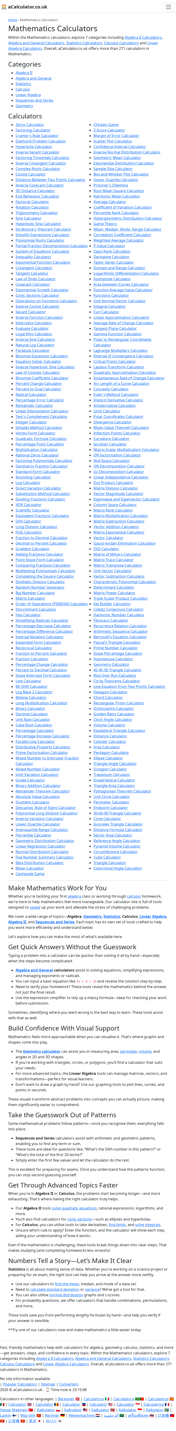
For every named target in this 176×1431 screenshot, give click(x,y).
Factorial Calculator (32, 201)
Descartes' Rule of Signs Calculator (46, 807)
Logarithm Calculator (34, 333)
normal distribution (66, 1294)
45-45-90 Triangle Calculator (118, 669)
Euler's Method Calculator (116, 394)
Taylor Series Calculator (114, 262)
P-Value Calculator (109, 245)
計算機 (163, 1415)
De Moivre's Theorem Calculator (44, 229)
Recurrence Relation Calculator (120, 625)
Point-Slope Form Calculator (40, 559)
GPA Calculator (28, 521)
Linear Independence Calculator (121, 477)
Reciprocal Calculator (34, 647)
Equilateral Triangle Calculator (120, 730)
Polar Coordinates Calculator (118, 416)
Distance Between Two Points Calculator (50, 179)
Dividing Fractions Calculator (40, 499)
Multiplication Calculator (37, 449)
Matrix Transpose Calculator (118, 565)
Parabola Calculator (33, 350)
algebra (74, 896)
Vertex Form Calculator (35, 433)
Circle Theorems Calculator (117, 680)
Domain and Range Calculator (119, 267)
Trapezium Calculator (112, 774)
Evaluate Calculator (32, 328)
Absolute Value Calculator (38, 796)
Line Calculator (28, 680)
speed (35, 907)
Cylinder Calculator (110, 741)
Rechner (52, 1415)
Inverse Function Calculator (39, 317)
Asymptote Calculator (112, 278)
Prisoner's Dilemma (111, 185)
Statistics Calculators (84, 42)
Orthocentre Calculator (114, 708)
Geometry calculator (41, 1051)
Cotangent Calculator (34, 267)
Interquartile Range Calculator (42, 829)
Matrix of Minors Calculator (117, 554)
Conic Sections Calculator (37, 295)
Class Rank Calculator (112, 251)
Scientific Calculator (33, 510)
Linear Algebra (28, 94)
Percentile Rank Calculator (116, 212)
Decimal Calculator (32, 714)
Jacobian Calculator (110, 444)
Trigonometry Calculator (37, 212)
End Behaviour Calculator (37, 196)
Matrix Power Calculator (114, 592)
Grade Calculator (30, 780)
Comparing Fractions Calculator (43, 565)
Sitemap (48, 1384)
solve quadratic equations (74, 1208)
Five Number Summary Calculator (45, 857)
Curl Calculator (106, 311)
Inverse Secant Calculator (38, 152)
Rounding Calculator (33, 477)
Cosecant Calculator (33, 284)
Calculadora (123, 1398)
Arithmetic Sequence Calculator (121, 631)
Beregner (66, 1398)
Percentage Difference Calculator (44, 631)
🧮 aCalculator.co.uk (24, 7)
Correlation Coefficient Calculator (122, 234)
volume (145, 1051)
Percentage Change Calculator (42, 664)
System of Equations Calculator (43, 251)
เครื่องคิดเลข (138, 1415)
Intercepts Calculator (34, 322)
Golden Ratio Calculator (114, 714)
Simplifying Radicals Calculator (42, 620)
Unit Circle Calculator (112, 796)
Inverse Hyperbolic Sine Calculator (45, 367)
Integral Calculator (110, 306)
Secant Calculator (31, 311)
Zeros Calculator (30, 124)
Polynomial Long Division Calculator (47, 813)
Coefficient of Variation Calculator (123, 207)
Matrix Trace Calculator (114, 559)
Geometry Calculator (111, 664)
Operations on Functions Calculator (46, 300)
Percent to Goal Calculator (38, 389)
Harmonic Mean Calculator (117, 196)
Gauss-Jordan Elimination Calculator (125, 543)
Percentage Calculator (35, 730)
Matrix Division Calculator (116, 488)
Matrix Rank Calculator (113, 510)
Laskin (5, 1415)
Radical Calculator (31, 394)
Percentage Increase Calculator (43, 736)
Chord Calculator (108, 697)
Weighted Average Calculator (119, 240)
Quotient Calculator (33, 802)
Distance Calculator (110, 736)
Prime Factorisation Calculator (42, 752)
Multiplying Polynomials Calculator (46, 570)
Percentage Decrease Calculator (43, 625)
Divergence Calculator (113, 422)
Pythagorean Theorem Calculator (122, 791)
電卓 (32, 1420)
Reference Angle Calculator (117, 840)
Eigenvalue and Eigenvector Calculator (127, 499)
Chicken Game (106, 124)
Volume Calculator (109, 725)
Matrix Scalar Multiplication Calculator (127, 449)
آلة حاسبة (111, 1415)
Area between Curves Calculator (121, 284)
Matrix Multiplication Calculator (121, 515)
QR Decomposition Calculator (119, 466)
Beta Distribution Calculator (40, 862)
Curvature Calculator (111, 438)
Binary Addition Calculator (38, 785)
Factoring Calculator (33, 130)
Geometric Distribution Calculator (45, 840)
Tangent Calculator (32, 273)
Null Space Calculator (112, 460)
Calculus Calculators (121, 42)
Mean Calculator (30, 868)
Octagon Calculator (110, 769)
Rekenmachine (81, 1415)
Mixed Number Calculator (38, 769)
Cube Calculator (107, 857)
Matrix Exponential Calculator (119, 532)
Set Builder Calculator (112, 603)
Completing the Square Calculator (45, 576)
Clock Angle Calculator (113, 719)
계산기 (51, 1420)
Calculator (17, 1404)
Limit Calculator (107, 411)
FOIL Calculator (29, 532)
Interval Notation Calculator (40, 636)
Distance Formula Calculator (118, 829)
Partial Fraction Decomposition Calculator (52, 245)
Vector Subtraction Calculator (119, 576)
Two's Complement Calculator (42, 416)
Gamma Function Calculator (118, 333)
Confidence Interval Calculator (120, 146)
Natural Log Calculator (35, 344)
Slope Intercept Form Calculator (43, 675)
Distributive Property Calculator (43, 747)
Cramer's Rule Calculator (37, 135)
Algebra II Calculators (143, 37)
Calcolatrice (94, 1398)
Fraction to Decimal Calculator (42, 537)
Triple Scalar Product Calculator (121, 598)
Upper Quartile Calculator (116, 179)
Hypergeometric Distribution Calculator (128, 218)
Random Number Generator (40, 587)
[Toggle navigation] (168, 6)
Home (12, 20)
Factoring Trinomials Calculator (43, 157)
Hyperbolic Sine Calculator (38, 223)
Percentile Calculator (34, 835)
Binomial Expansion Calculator (42, 355)
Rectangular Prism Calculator (119, 703)
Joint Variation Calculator (37, 774)
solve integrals (147, 1224)
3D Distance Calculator (35, 190)
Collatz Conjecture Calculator (119, 609)
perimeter (128, 1051)
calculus (134, 896)
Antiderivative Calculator (115, 405)
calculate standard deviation (54, 1289)
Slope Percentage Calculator (118, 653)
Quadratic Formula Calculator (41, 438)
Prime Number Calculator (116, 647)
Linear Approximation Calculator (122, 317)
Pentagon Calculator (111, 752)
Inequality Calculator (33, 256)
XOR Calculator (28, 504)
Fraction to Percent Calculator (41, 653)
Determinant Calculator (114, 587)
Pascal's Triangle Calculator (117, 642)
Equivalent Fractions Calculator (42, 515)
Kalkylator (154, 1409)
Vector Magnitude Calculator (118, 493)
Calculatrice (154, 1404)
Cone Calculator (107, 818)
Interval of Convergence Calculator (124, 355)
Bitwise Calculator (31, 697)
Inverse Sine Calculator (35, 339)
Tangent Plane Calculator (115, 328)
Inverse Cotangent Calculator (41, 163)
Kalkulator (46, 1409)
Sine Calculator (28, 218)
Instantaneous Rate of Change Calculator (129, 378)
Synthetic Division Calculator (40, 581)
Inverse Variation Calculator (40, 818)
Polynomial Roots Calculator (40, 240)
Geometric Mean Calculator (117, 157)
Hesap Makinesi (14, 1409)
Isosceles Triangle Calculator (118, 824)
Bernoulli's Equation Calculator (120, 636)
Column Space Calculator (115, 504)
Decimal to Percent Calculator (41, 543)
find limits (117, 1224)
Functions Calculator (111, 295)
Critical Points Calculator (115, 361)
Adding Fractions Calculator (39, 554)
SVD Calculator (106, 548)
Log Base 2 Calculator (34, 691)
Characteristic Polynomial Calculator (125, 581)
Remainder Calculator (34, 405)
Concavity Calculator (111, 389)
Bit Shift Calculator (32, 686)
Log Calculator (28, 482)
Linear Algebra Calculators (66, 1364)
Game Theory (105, 223)
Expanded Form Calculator (38, 642)
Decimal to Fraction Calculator (42, 466)
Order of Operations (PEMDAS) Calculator (52, 603)
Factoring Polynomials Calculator (44, 460)
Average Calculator (110, 201)
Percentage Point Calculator (40, 444)
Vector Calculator (109, 537)
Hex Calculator (28, 614)
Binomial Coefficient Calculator (42, 378)
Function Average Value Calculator (123, 289)
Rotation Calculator (32, 207)
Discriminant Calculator (36, 609)
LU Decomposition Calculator (119, 471)
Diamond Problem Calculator (41, 141)
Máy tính (28, 1415)
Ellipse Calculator (108, 758)
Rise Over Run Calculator (115, 675)
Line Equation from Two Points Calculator (129, 686)
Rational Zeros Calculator (37, 455)
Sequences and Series (34, 100)
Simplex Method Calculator (39, 427)
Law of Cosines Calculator (38, 372)
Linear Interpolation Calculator (42, 411)
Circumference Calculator (116, 851)
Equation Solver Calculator (38, 361)
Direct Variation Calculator (38, 488)
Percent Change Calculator (39, 383)
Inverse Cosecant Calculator (40, 185)
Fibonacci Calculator (111, 620)
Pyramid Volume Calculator (117, 846)
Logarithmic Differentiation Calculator (126, 273)
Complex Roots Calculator (38, 168)
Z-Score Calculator (109, 130)
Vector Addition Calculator (116, 526)
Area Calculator (107, 747)
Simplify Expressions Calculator (43, 234)
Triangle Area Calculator (114, 785)
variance (92, 1289)
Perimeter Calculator (111, 802)
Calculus (23, 89)
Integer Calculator (31, 422)
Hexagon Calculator (111, 691)
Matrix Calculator (30, 598)
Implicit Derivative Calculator (118, 400)
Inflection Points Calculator (117, 433)
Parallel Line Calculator (35, 741)
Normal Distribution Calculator (42, 851)
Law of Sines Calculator (36, 278)
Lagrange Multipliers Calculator (121, 350)
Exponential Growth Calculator (42, 289)
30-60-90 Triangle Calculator (118, 813)
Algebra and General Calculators (36, 42)
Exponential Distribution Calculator (124, 163)
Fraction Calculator (32, 658)
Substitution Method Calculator (43, 493)
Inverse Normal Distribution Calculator (127, 152)
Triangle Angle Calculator (115, 763)
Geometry (24, 105)
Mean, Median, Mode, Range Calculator (128, 229)
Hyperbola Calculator (34, 146)
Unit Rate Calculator (33, 719)
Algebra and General (33, 78)
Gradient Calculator (33, 548)
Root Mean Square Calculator (119, 190)
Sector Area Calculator (113, 835)
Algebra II (24, 72)
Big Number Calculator (35, 592)
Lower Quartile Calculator (38, 824)
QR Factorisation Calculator (117, 455)
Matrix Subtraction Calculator (119, 521)
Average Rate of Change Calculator (124, 322)
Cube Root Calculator (34, 725)
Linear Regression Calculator (40, 846)
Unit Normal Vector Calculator (120, 300)
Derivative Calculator (111, 256)
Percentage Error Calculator (40, 400)
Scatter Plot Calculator (113, 141)
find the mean (67, 1283)
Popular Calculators (20, 1384)
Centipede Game (30, 873)
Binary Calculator (30, 708)
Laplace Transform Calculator (119, 367)
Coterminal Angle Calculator (118, 868)
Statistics (23, 83)
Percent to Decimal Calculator (41, 669)
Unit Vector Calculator (113, 570)
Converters (68, 1384)
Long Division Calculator (37, 526)
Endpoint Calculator (111, 807)
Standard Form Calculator (38, 471)
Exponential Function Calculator (43, 262)
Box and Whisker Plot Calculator (121, 174)
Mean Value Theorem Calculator (121, 427)
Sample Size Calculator (113, 168)
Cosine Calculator (31, 174)
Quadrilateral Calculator (114, 780)
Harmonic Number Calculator (119, 614)
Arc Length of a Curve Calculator (121, 383)
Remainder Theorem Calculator (43, 791)
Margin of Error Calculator (116, 135)
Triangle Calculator (110, 862)
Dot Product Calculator (113, 482)
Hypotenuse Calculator (113, 658)
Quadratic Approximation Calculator (125, 372)
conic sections (79, 1219)
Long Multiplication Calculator (42, 703)
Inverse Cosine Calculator (38, 306)
